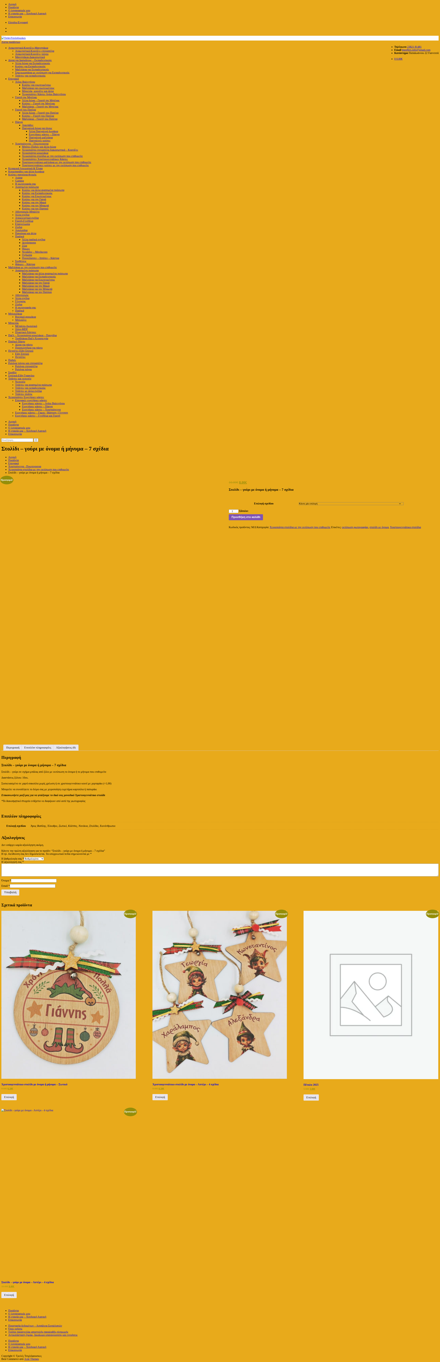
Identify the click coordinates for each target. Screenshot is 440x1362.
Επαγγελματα (22, 224)
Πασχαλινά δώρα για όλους (37, 128)
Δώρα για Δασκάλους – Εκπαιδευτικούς (30, 60)
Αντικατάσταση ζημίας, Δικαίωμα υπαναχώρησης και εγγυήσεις (43, 1334)
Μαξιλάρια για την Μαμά (36, 285)
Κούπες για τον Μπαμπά (35, 205)
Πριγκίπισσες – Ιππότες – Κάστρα (40, 258)
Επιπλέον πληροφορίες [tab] (37, 747)
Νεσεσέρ (20, 381)
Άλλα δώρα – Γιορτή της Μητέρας (40, 100)
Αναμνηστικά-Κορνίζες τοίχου (31, 54)
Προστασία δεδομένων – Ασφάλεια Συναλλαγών (35, 1325)
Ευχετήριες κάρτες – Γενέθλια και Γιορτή (37, 415)
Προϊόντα (13, 7)
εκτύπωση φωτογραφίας (355, 527)
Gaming (19, 180)
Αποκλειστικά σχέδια (27, 217)
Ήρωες (26, 248)
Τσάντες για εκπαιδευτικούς (30, 75)
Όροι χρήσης (15, 1328)
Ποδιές (12, 360)
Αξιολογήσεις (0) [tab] (66, 747)
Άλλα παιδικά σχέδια (33, 239)
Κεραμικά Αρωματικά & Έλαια (25, 168)
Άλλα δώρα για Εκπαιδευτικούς (32, 63)
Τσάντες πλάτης (23, 394)
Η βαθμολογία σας (12, 858)
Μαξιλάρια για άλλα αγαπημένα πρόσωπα (45, 273)
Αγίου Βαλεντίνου (25, 81)
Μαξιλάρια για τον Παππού (37, 292)
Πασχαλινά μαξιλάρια (41, 137)
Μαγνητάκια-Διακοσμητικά (30, 57)
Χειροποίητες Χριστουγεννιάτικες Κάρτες (45, 159)
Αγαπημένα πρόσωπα (27, 186)
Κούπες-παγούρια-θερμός (22, 174)
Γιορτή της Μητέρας (26, 97)
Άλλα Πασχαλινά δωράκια (43, 131)
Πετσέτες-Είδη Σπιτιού (20, 350)
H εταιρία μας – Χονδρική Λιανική (27, 13)
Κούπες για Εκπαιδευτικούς (30, 66)
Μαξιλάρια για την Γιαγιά (36, 282)
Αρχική (12, 4)
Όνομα (6, 880)
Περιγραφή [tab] (12, 747)
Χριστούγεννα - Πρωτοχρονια (24, 466)
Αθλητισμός (22, 295)
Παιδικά (19, 236)
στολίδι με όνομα (379, 527)
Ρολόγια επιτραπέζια (26, 366)
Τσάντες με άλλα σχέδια (28, 391)
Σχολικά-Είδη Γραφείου (21, 375)
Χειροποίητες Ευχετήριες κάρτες (26, 397)
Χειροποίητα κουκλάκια (35, 152)
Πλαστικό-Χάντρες (25, 332)
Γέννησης (20, 301)
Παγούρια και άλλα (25, 233)
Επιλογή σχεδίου (263, 503)
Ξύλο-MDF (21, 329)
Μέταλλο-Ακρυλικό (26, 326)
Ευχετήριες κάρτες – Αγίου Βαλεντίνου (43, 403)
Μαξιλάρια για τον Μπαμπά (37, 289)
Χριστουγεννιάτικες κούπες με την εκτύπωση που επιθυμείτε (55, 165)
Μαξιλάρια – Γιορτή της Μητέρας (40, 106)
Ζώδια (18, 227)
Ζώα (24, 245)
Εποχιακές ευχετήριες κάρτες (31, 400)
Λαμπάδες (27, 125)
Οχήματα (27, 255)
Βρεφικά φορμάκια (25, 316)
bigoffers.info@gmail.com (416, 49)
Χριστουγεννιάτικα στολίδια (405, 527)
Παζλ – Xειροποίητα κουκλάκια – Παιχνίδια (32, 335)
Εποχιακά (13, 78)
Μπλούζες (20, 319)
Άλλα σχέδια (22, 214)
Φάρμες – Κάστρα (25, 264)
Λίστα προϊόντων (10, 42)
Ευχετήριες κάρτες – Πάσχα (44, 134)
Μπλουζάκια (15, 313)
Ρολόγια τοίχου (23, 369)
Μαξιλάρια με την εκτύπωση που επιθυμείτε (32, 267)
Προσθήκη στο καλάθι (246, 517)
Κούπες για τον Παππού (35, 208)
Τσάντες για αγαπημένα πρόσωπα (33, 384)
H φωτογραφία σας (25, 183)
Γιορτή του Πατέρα (25, 109)
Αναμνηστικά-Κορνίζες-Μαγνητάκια (28, 47)
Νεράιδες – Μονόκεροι (34, 251)
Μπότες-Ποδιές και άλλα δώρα (39, 146)
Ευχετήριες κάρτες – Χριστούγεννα (41, 409)
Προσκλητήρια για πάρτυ (29, 347)
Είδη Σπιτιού (22, 353)
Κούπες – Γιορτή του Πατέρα (38, 115)
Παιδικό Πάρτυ (16, 341)
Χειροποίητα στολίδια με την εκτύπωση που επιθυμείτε (52, 156)
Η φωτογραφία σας (25, 307)
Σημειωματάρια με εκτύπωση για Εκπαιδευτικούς (42, 72)
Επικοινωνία (15, 16)
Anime (19, 177)
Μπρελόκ (13, 323)
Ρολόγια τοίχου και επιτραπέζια (25, 363)
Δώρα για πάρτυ (24, 344)
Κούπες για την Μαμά (34, 202)
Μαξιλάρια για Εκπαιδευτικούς (32, 69)
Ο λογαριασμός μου (19, 10)
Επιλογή (9, 1097)
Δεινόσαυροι (29, 242)
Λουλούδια (21, 230)
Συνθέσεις (20, 261)
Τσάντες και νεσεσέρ (19, 378)
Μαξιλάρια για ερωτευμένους (38, 88)
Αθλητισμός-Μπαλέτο (27, 211)
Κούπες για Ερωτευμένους (36, 196)
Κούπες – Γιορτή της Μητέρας (38, 103)
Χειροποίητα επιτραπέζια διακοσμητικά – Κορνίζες (50, 149)
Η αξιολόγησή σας (12, 861)
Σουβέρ (12, 372)
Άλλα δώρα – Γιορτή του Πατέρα (40, 112)
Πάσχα (19, 122)
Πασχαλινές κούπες (39, 140)
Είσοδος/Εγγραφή (18, 22)
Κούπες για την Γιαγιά (34, 199)
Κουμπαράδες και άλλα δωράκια (26, 171)
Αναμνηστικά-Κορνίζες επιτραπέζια (34, 50)
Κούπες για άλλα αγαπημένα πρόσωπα (43, 190)
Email (5, 885)
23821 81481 (414, 46)
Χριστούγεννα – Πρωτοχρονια (31, 143)
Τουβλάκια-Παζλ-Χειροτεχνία (31, 338)
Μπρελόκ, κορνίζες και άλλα (38, 91)
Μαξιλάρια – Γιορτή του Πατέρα (39, 118)
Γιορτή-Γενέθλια (24, 221)
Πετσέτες (20, 357)
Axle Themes (31, 1359)
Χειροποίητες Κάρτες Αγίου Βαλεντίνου (44, 94)
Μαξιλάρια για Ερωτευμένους (38, 279)
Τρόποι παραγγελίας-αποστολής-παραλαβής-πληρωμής (38, 1331)
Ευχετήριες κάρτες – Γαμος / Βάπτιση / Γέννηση (41, 412)
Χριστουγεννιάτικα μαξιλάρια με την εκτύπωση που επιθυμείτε (56, 162)
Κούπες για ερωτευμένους (36, 84)
